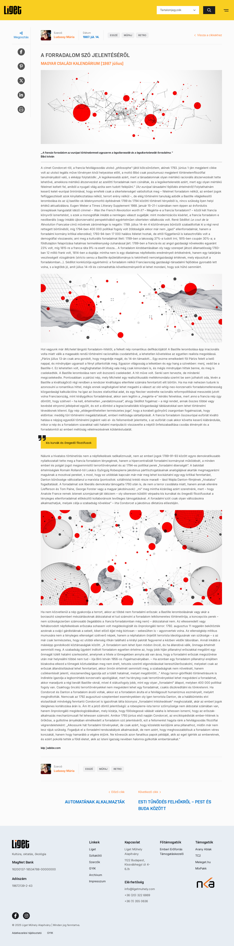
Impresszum (97, 881)
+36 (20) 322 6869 (137, 895)
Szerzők (94, 862)
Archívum (95, 875)
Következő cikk (148, 792)
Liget (92, 849)
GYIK (92, 868)
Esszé (114, 35)
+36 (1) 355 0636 (136, 901)
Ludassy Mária (64, 37)
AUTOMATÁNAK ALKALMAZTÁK (95, 802)
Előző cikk (118, 792)
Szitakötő (95, 855)
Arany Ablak (203, 849)
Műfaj (128, 35)
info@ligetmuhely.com (140, 889)
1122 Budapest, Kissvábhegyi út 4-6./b (137, 865)
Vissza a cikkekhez (209, 35)
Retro (142, 35)
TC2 (198, 855)
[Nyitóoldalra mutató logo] (34, 844)
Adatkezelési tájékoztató (27, 933)
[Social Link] (15, 915)
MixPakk (201, 868)
